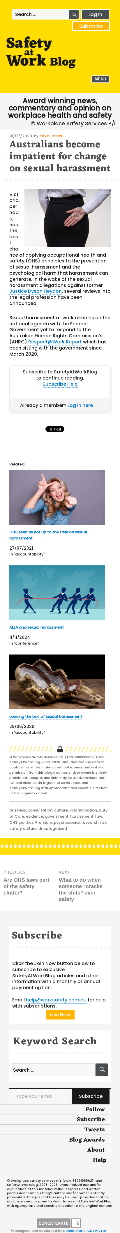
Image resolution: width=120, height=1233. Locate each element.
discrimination (83, 810)
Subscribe (91, 26)
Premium (43, 822)
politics (26, 822)
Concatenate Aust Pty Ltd (84, 1230)
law (98, 816)
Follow (95, 1110)
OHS (13, 822)
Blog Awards (87, 1140)
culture (61, 810)
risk (103, 822)
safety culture (23, 828)
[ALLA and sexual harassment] (57, 592)
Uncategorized (52, 828)
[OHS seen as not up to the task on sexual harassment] (57, 497)
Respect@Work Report (55, 341)
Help (72, 384)
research (90, 822)
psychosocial (67, 822)
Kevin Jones (51, 136)
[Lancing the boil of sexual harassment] (57, 682)
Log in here (80, 405)
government (56, 816)
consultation (40, 810)
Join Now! (60, 1014)
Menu (100, 79)
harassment (81, 816)
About (96, 1150)
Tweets (94, 1130)
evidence (34, 816)
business (17, 810)
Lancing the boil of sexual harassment (45, 716)
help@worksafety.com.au (56, 999)
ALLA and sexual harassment (36, 627)
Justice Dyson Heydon (35, 291)
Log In (95, 14)
